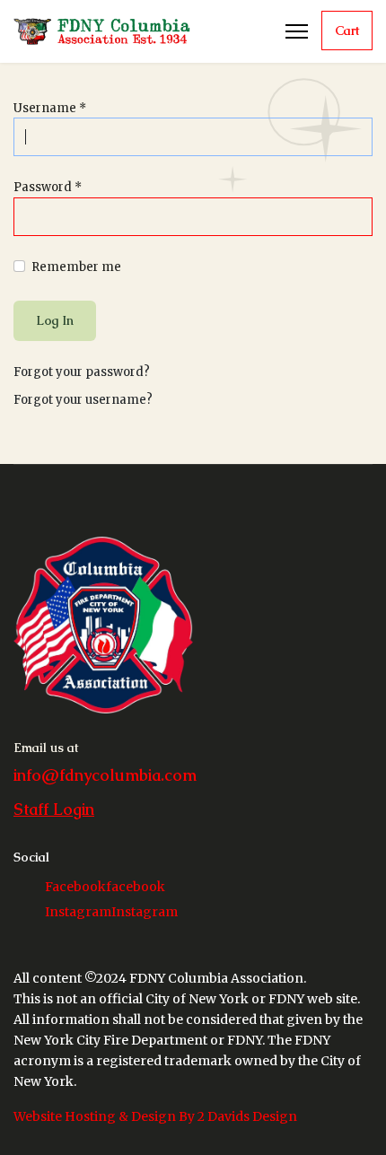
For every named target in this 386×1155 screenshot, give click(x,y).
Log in (55, 320)
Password (47, 187)
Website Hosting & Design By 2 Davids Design (155, 1116)
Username (49, 108)
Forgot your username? (83, 399)
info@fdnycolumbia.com (105, 775)
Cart (347, 30)
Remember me (76, 267)
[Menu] (296, 31)
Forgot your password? (81, 372)
